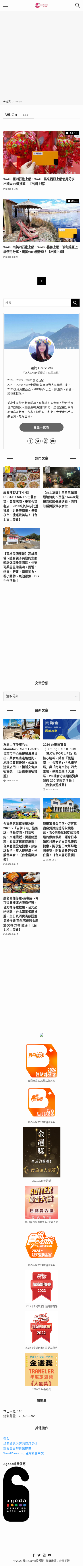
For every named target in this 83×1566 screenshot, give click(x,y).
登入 (6, 1439)
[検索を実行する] (75, 303)
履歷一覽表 (41, 427)
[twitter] (38, 441)
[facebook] (30, 441)
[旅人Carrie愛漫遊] (42, 5)
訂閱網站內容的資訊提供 (20, 1443)
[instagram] (45, 441)
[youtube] (53, 441)
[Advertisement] (41, 56)
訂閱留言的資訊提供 (17, 1448)
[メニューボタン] (5, 5)
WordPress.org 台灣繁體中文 (23, 1453)
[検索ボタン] (77, 5)
